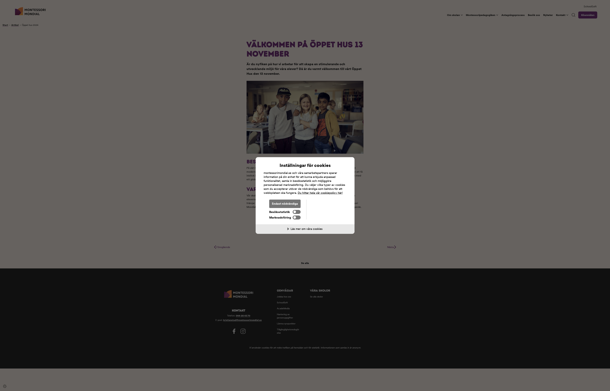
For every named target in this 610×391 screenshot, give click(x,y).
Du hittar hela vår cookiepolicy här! (320, 193)
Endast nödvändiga (285, 203)
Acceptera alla (326, 203)
